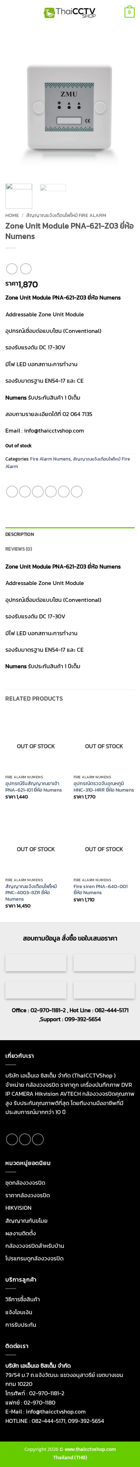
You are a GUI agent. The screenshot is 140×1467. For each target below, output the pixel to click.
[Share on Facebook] (25, 491)
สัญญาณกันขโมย (26, 1220)
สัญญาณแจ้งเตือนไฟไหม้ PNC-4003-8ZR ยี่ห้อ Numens (31, 892)
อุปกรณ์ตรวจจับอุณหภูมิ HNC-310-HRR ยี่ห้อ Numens (104, 786)
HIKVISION (18, 1207)
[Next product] (11, 268)
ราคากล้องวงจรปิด (27, 1195)
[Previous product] (25, 268)
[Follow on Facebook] (12, 1139)
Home (12, 215)
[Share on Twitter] (38, 491)
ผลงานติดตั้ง (20, 1233)
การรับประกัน (20, 1324)
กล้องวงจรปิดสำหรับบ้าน (34, 1245)
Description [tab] (19, 534)
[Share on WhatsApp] (12, 491)
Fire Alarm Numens (50, 459)
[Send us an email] (25, 1139)
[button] (9, 12)
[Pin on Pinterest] (64, 491)
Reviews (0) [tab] (18, 549)
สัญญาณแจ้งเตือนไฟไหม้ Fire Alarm (66, 215)
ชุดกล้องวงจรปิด (25, 1182)
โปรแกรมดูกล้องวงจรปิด (34, 1258)
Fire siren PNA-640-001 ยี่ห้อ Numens (100, 889)
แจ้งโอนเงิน (18, 1312)
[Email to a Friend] (51, 491)
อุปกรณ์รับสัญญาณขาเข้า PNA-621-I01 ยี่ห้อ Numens (33, 786)
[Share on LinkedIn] (77, 491)
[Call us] (38, 1139)
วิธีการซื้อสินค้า (22, 1299)
